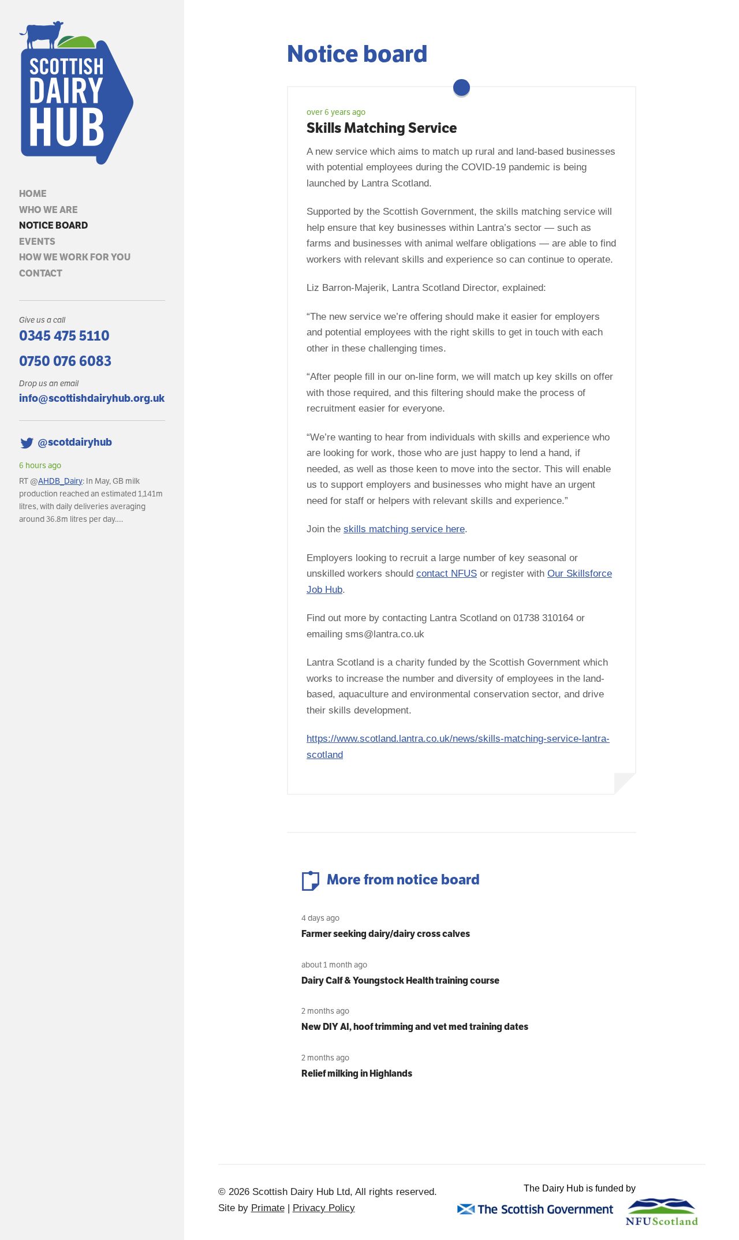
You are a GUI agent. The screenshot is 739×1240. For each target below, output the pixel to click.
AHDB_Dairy (60, 481)
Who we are (48, 210)
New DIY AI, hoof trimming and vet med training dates (414, 1027)
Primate (268, 1207)
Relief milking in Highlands (356, 1073)
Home (33, 194)
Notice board (53, 225)
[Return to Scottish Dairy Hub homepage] (92, 93)
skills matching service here (404, 529)
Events (37, 242)
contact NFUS (446, 573)
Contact (40, 273)
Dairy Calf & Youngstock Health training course (400, 980)
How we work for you (74, 257)
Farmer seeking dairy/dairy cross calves (385, 934)
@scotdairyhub (75, 442)
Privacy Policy (324, 1207)
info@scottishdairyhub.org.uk (92, 398)
